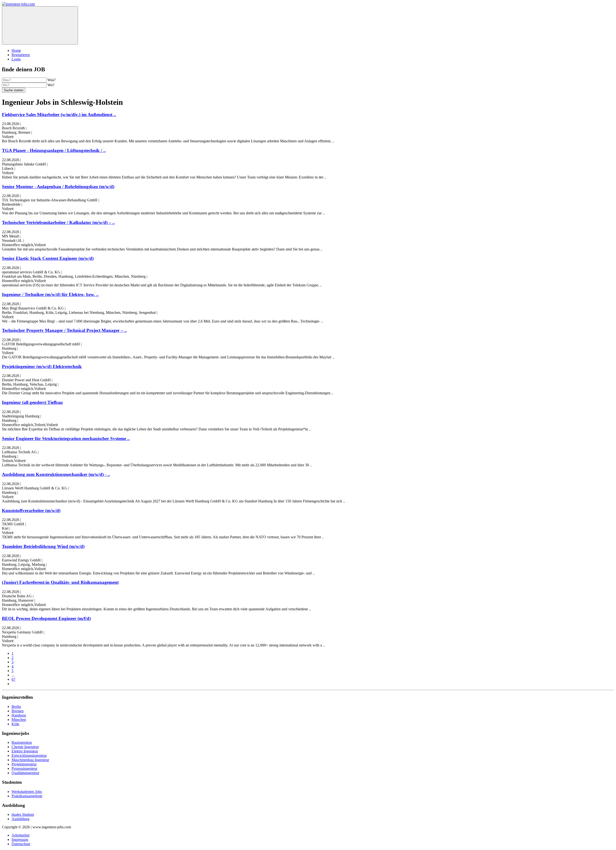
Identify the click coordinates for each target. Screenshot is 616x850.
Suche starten (13, 90)
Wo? (50, 85)
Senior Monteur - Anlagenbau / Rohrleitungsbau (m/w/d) (58, 186)
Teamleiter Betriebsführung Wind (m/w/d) (43, 546)
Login (16, 59)
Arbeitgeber (21, 835)
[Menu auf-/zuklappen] (40, 25)
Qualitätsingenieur (25, 773)
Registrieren (21, 55)
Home (16, 50)
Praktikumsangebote (27, 796)
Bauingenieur (22, 742)
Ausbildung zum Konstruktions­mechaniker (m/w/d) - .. (56, 474)
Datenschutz (21, 844)
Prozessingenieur (24, 768)
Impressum (20, 839)
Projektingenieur (24, 764)
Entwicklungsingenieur (29, 755)
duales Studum (23, 814)
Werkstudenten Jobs (27, 792)
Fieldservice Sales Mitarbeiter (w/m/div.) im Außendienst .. (59, 114)
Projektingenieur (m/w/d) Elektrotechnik (42, 366)
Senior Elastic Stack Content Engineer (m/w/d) (48, 258)
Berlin (16, 707)
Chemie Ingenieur (25, 747)
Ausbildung (20, 819)
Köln (15, 724)
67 (13, 679)
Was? (51, 80)
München (19, 720)
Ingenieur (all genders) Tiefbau (32, 402)
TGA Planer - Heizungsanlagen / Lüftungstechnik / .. (54, 150)
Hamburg (19, 715)
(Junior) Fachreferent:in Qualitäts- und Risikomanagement (60, 582)
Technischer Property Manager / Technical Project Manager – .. (64, 330)
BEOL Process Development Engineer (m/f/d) (46, 618)
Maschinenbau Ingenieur (30, 760)
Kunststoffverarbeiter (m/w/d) (31, 510)
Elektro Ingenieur (25, 751)
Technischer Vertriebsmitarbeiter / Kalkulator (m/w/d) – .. (58, 222)
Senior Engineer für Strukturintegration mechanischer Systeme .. (66, 438)
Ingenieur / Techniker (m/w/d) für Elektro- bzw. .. (50, 294)
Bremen (18, 711)
